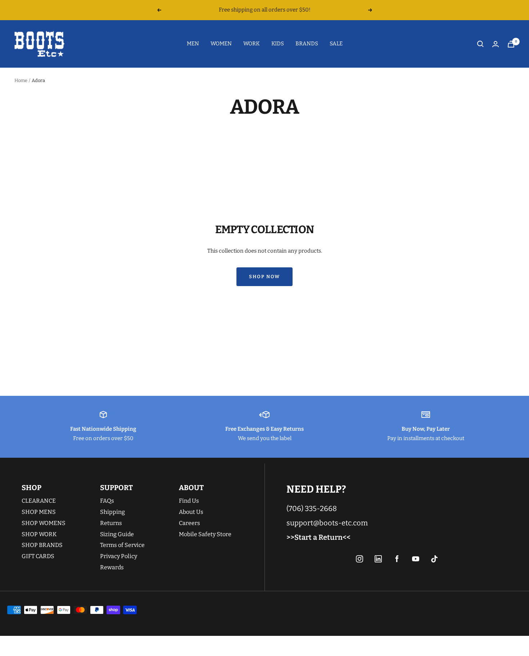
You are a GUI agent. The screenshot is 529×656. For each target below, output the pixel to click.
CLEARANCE (39, 500)
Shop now (264, 276)
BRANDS (306, 43)
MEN (193, 43)
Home (20, 80)
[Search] (480, 44)
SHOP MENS (39, 511)
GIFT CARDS (38, 556)
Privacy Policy (118, 556)
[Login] (495, 44)
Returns (111, 523)
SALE (336, 43)
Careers (189, 523)
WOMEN (221, 43)
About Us (191, 511)
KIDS (277, 43)
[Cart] (511, 44)
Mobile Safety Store (205, 534)
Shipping (112, 511)
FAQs (107, 500)
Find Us (189, 500)
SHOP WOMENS (43, 523)
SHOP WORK (39, 534)
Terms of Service (122, 545)
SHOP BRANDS (42, 545)
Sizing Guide (117, 534)
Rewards (112, 567)
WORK (251, 43)
